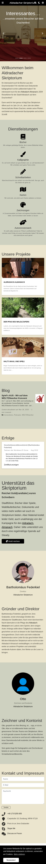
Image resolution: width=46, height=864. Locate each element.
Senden (6, 807)
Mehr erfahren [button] (19, 854)
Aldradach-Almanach (29, 92)
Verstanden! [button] (11, 860)
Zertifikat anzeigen (11, 465)
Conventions (8, 415)
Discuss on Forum (14, 833)
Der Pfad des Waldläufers (16, 322)
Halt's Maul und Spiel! (14, 361)
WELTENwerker (28, 415)
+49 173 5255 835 (14, 814)
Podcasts (17, 415)
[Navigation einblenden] (3, 2)
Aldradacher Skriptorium (23, 2)
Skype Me (11, 828)
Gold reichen (14, 541)
